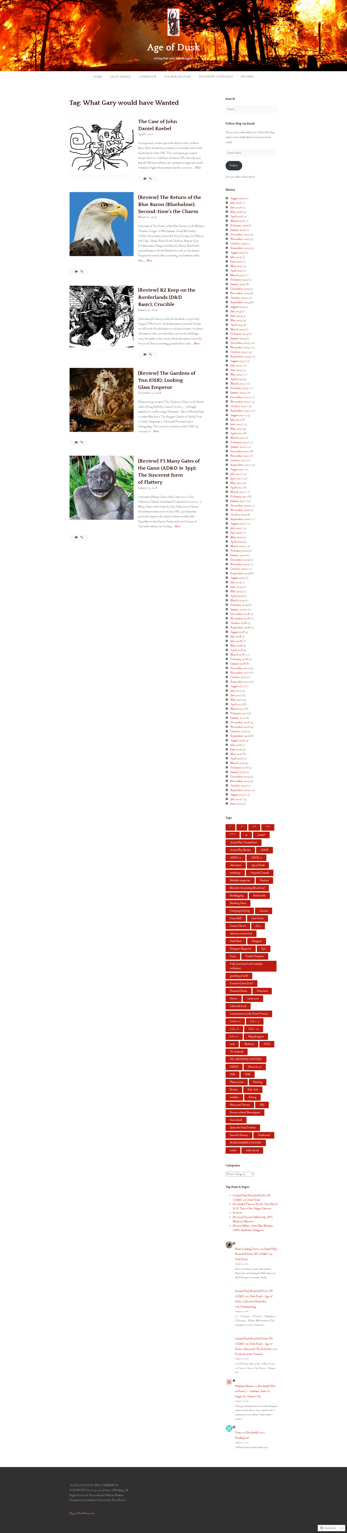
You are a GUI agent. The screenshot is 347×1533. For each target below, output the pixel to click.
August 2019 (237, 578)
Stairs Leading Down (247, 1249)
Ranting (257, 1082)
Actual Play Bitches (240, 850)
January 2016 (237, 772)
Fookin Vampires (255, 956)
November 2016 (240, 727)
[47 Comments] (145, 355)
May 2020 (236, 537)
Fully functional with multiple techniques (246, 966)
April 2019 (236, 596)
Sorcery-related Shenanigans (245, 1112)
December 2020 (239, 506)
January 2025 (237, 284)
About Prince (120, 76)
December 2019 (239, 560)
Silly (262, 1105)
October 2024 (238, 298)
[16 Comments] (145, 179)
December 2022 (239, 397)
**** (268, 827)
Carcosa (263, 911)
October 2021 (238, 460)
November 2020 (240, 510)
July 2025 (235, 257)
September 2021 (240, 465)
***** (232, 835)
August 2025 (237, 253)
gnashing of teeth (239, 976)
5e (246, 835)
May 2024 (236, 320)
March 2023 (237, 384)
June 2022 (236, 424)
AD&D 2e (256, 858)
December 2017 (239, 668)
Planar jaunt (236, 1082)
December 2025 (239, 235)
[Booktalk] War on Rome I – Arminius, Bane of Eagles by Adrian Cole (255, 1391)
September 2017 (240, 682)
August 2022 (237, 415)
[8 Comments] (76, 272)
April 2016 (236, 759)
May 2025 (236, 266)
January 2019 (237, 609)
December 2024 (239, 289)
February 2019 (239, 605)
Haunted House (238, 991)
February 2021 (239, 497)
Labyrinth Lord (238, 1006)
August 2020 (237, 524)
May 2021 (236, 483)
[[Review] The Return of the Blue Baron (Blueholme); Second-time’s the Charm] (81, 272)
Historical (262, 991)
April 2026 (236, 216)
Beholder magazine (240, 880)
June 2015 (236, 804)
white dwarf (252, 1150)
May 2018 (236, 646)
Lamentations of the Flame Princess (249, 1014)
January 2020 (237, 555)
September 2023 (240, 356)
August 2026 (237, 198)
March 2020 (237, 546)
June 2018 (236, 641)
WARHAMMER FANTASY (246, 1143)
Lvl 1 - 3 (254, 1021)
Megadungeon (256, 1036)
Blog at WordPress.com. (82, 1513)
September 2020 (240, 519)
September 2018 (240, 628)
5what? (261, 835)
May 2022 (236, 429)
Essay (233, 956)
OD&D (234, 1067)
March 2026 (237, 221)
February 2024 (239, 334)
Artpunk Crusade (259, 873)
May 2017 (236, 700)
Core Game (257, 918)
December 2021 (239, 451)
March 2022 (237, 438)
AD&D (264, 850)
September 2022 (240, 411)
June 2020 (236, 533)
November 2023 (240, 347)
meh (232, 1044)
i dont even (253, 998)
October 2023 (238, 352)
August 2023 (237, 361)
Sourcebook (236, 1120)
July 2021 (235, 474)
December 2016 (239, 722)
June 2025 (236, 262)
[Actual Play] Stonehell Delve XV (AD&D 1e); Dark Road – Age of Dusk (254, 1296)
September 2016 (240, 736)
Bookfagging (236, 896)
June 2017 (236, 695)
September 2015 (240, 790)
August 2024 (237, 307)
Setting (252, 1097)
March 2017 (237, 709)
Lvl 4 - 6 (234, 1029)
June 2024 (236, 316)
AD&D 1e (235, 858)
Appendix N (147, 76)
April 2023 (236, 379)
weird (233, 1150)
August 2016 (237, 740)
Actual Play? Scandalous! (243, 842)
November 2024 (240, 293)
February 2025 (239, 280)
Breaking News (238, 903)
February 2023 (239, 388)
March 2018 (237, 655)
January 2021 (237, 501)
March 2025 (237, 275)
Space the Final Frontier (243, 1128)
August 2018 (237, 632)
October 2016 (238, 731)
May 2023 (236, 375)
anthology (235, 873)
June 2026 (236, 207)
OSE (232, 1074)
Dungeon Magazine (240, 949)
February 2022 (239, 442)
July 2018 (235, 637)
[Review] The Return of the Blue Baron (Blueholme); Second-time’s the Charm (169, 204)
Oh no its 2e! (255, 1067)
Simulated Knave (244, 1386)
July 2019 (235, 582)
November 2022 (240, 402)
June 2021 (236, 478)
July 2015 (235, 799)
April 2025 (236, 271)
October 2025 (238, 244)
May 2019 (236, 591)
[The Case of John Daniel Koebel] (150, 179)
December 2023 (239, 343)
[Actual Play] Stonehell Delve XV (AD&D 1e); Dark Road (256, 1254)
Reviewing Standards (216, 76)
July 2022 (235, 420)
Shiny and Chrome (240, 1105)
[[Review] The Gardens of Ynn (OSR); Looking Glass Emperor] (81, 442)
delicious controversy (241, 933)
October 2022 (238, 406)
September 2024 (240, 302)
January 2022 (237, 447)
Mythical (249, 1044)
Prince (238, 1433)
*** (254, 827)
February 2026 (239, 225)
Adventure (235, 865)
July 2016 (235, 745)
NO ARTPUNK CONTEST (246, 1059)
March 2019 (237, 600)
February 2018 (239, 659)
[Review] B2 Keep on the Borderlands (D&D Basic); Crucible (166, 297)
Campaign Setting (240, 911)
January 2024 (237, 338)
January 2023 (237, 393)
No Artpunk (236, 1052)
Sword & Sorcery (239, 1135)
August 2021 (237, 469)
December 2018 (239, 614)
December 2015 (239, 777)
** (242, 827)
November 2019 (240, 564)
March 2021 (237, 492)
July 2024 (235, 311)
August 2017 (237, 686)
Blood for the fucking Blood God (247, 888)
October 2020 (238, 515)
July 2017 (235, 691)
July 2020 (235, 528)
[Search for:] (252, 109)
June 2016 (236, 750)
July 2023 (235, 366)
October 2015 (238, 786)
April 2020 (236, 542)
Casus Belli (236, 918)
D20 (258, 926)
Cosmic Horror (238, 926)
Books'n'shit (259, 896)
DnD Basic (236, 941)
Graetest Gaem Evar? (241, 983)
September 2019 (240, 573)
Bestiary (264, 880)
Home (98, 76)
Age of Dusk (173, 47)
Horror (233, 998)
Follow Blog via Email (240, 123)
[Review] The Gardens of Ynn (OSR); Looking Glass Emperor (166, 380)
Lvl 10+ (234, 1036)
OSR (247, 1074)
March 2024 (237, 329)
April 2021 (236, 487)
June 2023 (236, 370)
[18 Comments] (76, 442)
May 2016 (236, 754)
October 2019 (238, 569)
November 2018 (240, 618)
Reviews (247, 76)
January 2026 (237, 230)
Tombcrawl (264, 1135)
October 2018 (238, 623)
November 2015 (240, 781)
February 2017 (239, 713)
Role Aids (253, 1090)
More (198, 168)
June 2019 (236, 587)
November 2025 (240, 239)
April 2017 (236, 704)
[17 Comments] (76, 537)
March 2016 (237, 763)
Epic (263, 949)
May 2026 (236, 212)
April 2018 (236, 650)
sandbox (234, 1097)
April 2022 (236, 433)
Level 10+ (235, 1021)
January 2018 (237, 664)
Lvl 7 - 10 (254, 1029)
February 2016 (239, 768)
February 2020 (239, 551)
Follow (234, 166)
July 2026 (235, 203)
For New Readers (177, 76)
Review (234, 1090)
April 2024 (236, 325)
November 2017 (240, 673)
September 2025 (240, 248)
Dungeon (257, 941)
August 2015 (237, 795)
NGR (267, 1044)
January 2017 (237, 718)
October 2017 (238, 677)
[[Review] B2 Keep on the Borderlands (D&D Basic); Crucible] (150, 355)
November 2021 (240, 456)
